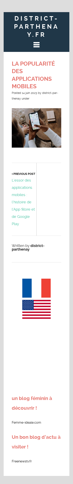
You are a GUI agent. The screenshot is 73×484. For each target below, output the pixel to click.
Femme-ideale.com (26, 422)
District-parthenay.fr (36, 26)
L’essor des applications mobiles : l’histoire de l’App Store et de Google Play (23, 202)
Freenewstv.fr (22, 461)
